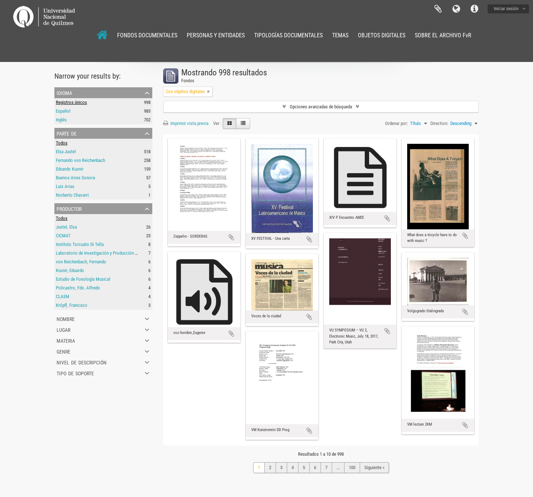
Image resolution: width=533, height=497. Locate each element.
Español (63, 111)
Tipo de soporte (75, 372)
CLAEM (62, 296)
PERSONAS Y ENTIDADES (216, 35)
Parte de (67, 133)
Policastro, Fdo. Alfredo (78, 288)
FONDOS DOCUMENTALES (147, 35)
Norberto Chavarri (72, 195)
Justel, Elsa (66, 227)
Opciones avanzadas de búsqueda (321, 106)
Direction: (439, 123)
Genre (63, 351)
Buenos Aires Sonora (75, 177)
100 (352, 467)
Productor (69, 208)
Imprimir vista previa (188, 123)
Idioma (456, 9)
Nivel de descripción (82, 362)
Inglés (61, 119)
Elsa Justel (66, 151)
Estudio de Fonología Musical (83, 279)
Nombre (66, 318)
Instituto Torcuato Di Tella (80, 244)
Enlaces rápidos (474, 9)
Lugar (63, 329)
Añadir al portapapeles (231, 237)
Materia (66, 340)
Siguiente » (374, 467)
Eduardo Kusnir (69, 169)
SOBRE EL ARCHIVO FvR (443, 35)
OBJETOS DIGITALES (381, 35)
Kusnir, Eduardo (70, 270)
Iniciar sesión (506, 8)
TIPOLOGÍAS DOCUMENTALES (288, 35)
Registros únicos (71, 102)
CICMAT (63, 235)
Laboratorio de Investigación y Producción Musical (102, 253)
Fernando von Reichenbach (80, 160)
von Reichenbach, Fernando (81, 261)
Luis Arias (65, 186)
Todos (61, 143)
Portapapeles (438, 9)
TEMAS (340, 35)
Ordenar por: (396, 123)
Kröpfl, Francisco (71, 305)
